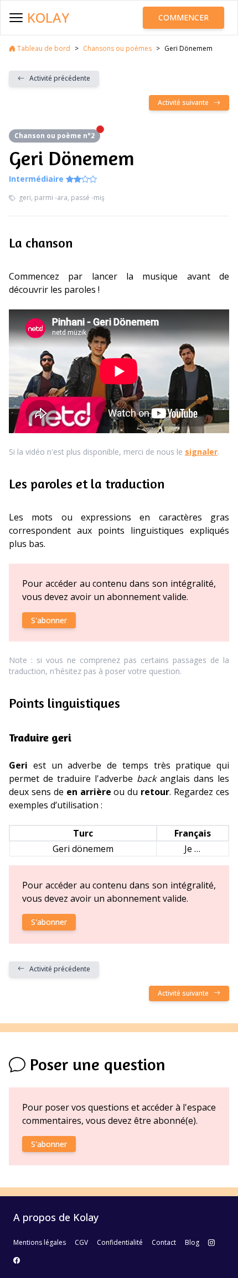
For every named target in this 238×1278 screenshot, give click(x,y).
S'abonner (49, 620)
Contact (164, 1242)
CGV (81, 1242)
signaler (201, 451)
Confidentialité (120, 1242)
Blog (192, 1242)
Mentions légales (39, 1242)
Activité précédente (57, 78)
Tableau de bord (42, 48)
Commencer (183, 17)
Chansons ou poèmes (117, 48)
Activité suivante (186, 102)
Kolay (48, 18)
